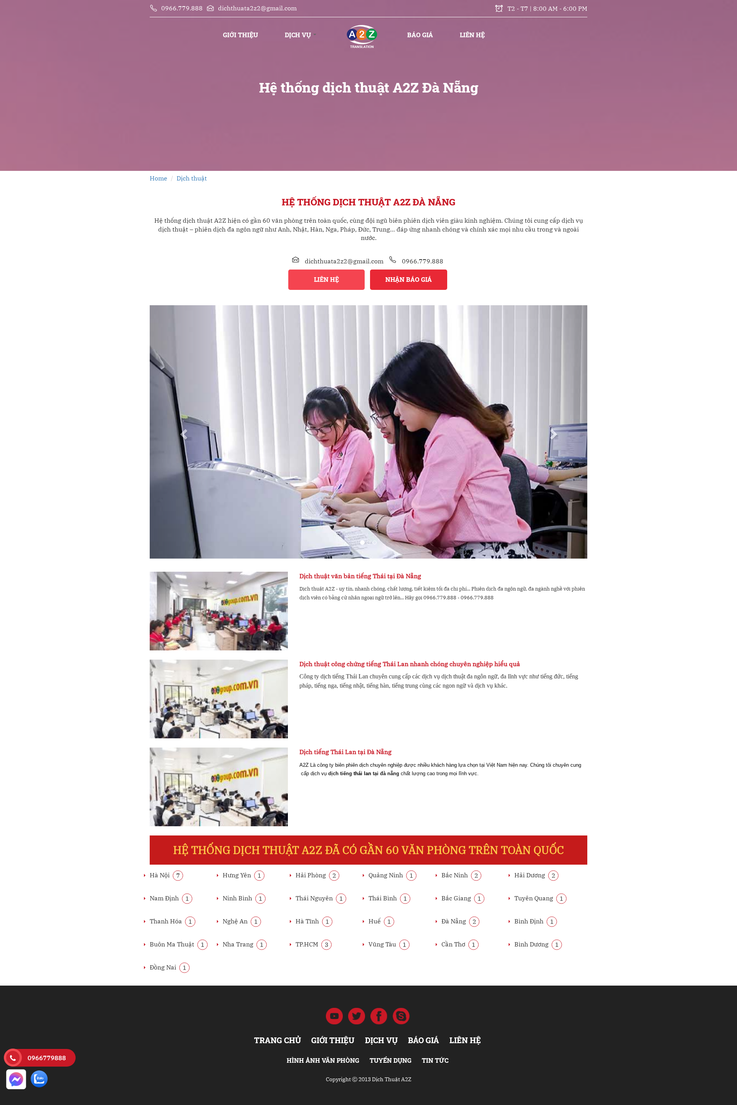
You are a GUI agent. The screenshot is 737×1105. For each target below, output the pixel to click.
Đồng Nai (168, 967)
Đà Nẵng (458, 921)
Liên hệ (472, 35)
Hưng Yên (242, 875)
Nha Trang (243, 944)
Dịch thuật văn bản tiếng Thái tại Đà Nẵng (360, 576)
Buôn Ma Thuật (177, 944)
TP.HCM (312, 944)
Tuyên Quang (538, 898)
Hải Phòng (316, 875)
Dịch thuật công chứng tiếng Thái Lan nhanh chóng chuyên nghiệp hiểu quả (409, 664)
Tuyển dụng (390, 1060)
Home (158, 178)
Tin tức (435, 1060)
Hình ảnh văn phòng (323, 1060)
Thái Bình (387, 898)
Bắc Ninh (459, 875)
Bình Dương (536, 944)
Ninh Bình (243, 898)
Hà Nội (165, 875)
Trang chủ (361, 27)
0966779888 (47, 1058)
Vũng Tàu (387, 944)
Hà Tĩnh (312, 921)
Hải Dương (534, 875)
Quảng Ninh (390, 875)
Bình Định (534, 921)
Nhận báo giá (408, 279)
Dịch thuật (192, 178)
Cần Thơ (458, 944)
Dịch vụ (298, 35)
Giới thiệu (240, 35)
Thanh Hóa (171, 921)
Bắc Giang (461, 898)
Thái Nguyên (319, 898)
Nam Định (169, 898)
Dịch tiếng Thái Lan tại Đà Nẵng (345, 752)
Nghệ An (240, 921)
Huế (379, 921)
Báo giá (420, 35)
